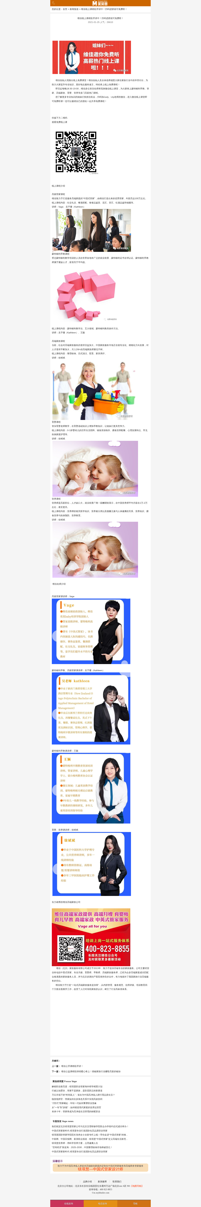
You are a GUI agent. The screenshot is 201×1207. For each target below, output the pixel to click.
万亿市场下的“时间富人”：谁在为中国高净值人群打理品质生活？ (83, 1095)
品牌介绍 (87, 1182)
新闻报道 (74, 9)
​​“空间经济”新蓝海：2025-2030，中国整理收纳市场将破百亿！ (82, 1147)
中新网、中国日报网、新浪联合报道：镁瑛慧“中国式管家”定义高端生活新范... (90, 1139)
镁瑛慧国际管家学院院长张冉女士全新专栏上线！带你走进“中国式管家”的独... (90, 1134)
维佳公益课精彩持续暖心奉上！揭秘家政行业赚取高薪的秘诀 (91, 1071)
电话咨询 (102, 1203)
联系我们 (117, 1182)
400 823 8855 (106, 1189)
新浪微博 (102, 1182)
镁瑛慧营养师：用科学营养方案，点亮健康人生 (75, 1143)
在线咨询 (68, 1203)
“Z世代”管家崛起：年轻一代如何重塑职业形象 (74, 1103)
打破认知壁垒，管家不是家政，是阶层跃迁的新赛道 (77, 1090)
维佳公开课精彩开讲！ (72, 1066)
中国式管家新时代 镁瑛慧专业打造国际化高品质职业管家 (79, 1130)
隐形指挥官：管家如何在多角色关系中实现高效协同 (77, 1099)
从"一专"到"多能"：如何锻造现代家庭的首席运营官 (76, 1107)
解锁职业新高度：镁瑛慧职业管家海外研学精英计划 (77, 1086)
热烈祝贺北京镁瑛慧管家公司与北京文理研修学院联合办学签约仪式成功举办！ (90, 1126)
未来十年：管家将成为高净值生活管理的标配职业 (76, 1111)
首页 (65, 9)
